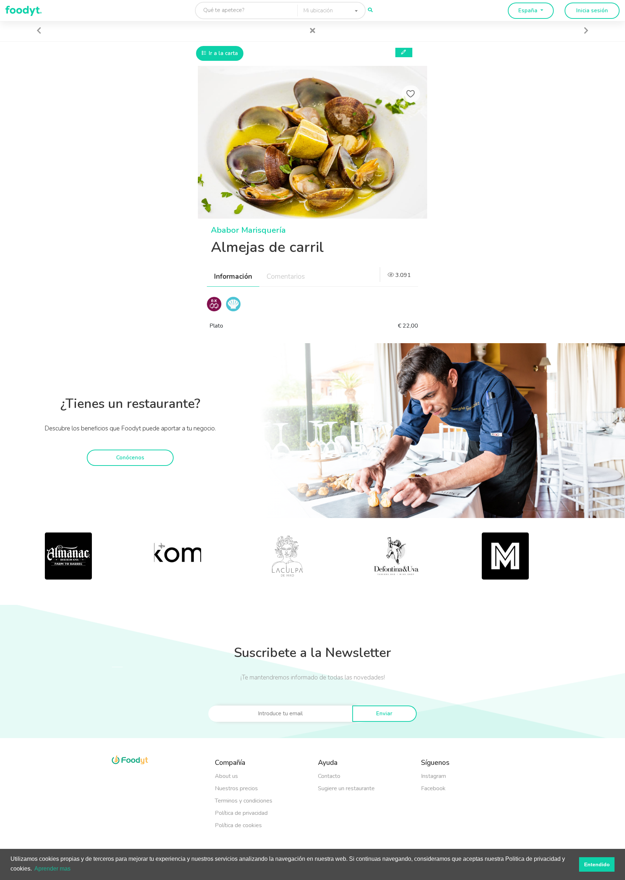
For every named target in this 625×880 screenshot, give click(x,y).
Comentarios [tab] (286, 276)
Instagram (433, 776)
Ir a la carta (222, 53)
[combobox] (328, 10)
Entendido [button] (597, 864)
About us (226, 776)
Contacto (329, 776)
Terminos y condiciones (243, 801)
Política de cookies (238, 825)
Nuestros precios (236, 788)
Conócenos (130, 457)
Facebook (433, 788)
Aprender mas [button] (52, 869)
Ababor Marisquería (248, 230)
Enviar (384, 713)
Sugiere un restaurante (346, 788)
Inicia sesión (592, 10)
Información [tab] (233, 276)
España (528, 10)
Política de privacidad (241, 813)
